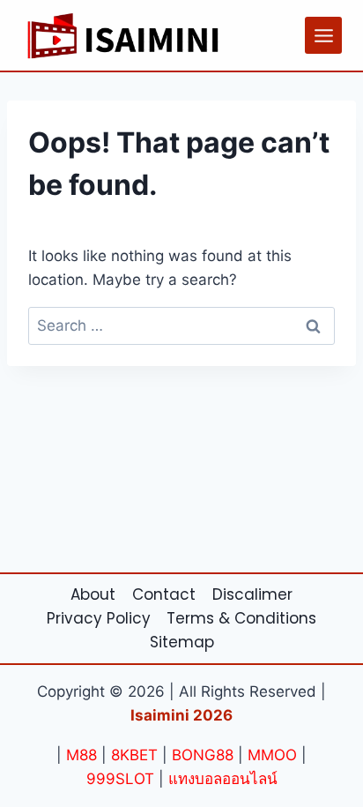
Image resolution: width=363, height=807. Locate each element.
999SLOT (120, 779)
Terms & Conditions (241, 618)
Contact (164, 594)
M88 (81, 755)
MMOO (272, 755)
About (92, 594)
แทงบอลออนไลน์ (223, 779)
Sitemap (182, 642)
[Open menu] (323, 35)
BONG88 (202, 755)
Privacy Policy (99, 618)
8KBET (134, 755)
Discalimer (252, 594)
